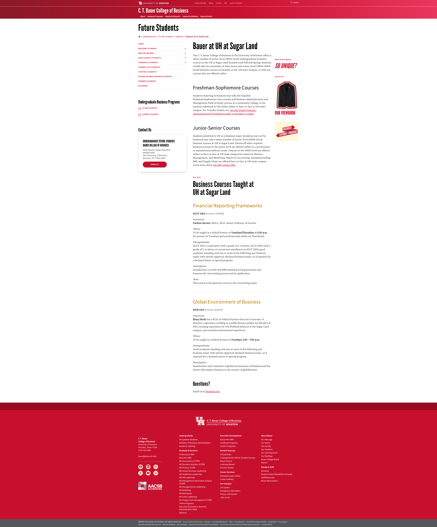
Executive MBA (185, 457)
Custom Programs (228, 446)
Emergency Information (230, 490)
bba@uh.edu (213, 391)
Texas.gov (207, 522)
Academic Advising (187, 446)
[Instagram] (156, 467)
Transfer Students (148, 62)
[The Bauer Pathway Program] (287, 130)
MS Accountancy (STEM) (189, 461)
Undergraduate (149, 37)
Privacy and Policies (228, 494)
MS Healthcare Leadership (190, 474)
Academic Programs (155, 16)
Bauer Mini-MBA (227, 439)
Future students (166, 37)
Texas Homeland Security (219, 522)
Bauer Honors (226, 461)
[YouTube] (148, 473)
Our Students (267, 449)
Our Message (266, 439)
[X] (140, 473)
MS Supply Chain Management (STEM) (195, 500)
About (142, 16)
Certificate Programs (229, 442)
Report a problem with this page (193, 522)
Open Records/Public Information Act (149, 525)
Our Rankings (267, 456)
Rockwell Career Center (230, 476)
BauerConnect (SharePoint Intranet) (276, 474)
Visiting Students (147, 72)
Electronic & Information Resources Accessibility (203, 525)
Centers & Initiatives (190, 16)
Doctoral (183, 512)
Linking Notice (272, 522)
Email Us (155, 164)
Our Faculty (266, 446)
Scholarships (225, 454)
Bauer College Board (270, 459)
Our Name (265, 442)
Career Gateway (227, 479)
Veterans (143, 86)
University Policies (266, 525)
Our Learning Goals (269, 452)
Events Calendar (200, 3)
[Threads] (156, 473)
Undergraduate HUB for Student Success (237, 457)
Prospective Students (188, 439)
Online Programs (186, 503)
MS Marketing (185, 490)
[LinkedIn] (148, 467)
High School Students (149, 58)
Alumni (264, 462)
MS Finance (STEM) (187, 467)
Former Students (147, 81)
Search (296, 2)
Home (141, 44)
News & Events (206, 16)
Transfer (179, 37)
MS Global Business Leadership (192, 471)
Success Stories (227, 467)
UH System (225, 487)
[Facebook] (140, 467)
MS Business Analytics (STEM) (192, 464)
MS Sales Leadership (188, 496)
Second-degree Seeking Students (155, 76)
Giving (211, 3)
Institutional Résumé (169, 525)
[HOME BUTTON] (140, 37)
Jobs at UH (225, 497)
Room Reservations (269, 480)
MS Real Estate (185, 493)
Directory (265, 471)
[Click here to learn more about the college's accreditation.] (150, 485)
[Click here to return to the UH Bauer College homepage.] (218, 421)
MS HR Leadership (187, 477)
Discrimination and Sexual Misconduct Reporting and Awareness (239, 525)
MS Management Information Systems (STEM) (195, 482)
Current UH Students (149, 67)
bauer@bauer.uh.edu (147, 456)
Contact (218, 3)
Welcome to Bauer (147, 48)
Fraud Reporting (239, 522)
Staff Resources (267, 477)
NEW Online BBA (146, 53)
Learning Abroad (227, 464)
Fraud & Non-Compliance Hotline (256, 522)
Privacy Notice (282, 522)
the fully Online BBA (224, 164)
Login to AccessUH (236, 3)
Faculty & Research (172, 16)
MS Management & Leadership (192, 486)
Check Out (279, 77)
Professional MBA (186, 454)
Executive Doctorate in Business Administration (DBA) (192, 508)
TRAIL (231, 522)
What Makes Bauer (283, 59)
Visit (225, 3)
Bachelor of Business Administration (195, 442)
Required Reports (182, 525)
